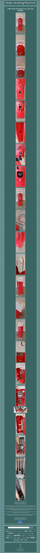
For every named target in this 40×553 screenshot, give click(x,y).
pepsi (25, 540)
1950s (21, 533)
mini (20, 531)
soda (21, 540)
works (29, 533)
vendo (26, 531)
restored (15, 533)
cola (7, 538)
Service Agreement (20, 550)
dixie (27, 538)
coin (27, 533)
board (24, 538)
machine (17, 535)
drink (18, 538)
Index (20, 544)
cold (18, 533)
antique (22, 531)
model (33, 535)
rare (21, 538)
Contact (20, 547)
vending (10, 533)
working (11, 538)
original (9, 535)
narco (29, 535)
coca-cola (16, 540)
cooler (34, 531)
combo (17, 531)
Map (20, 545)
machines (14, 531)
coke (30, 531)
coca (15, 538)
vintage (32, 538)
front (11, 531)
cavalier (23, 535)
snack (24, 533)
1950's (32, 533)
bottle (7, 531)
